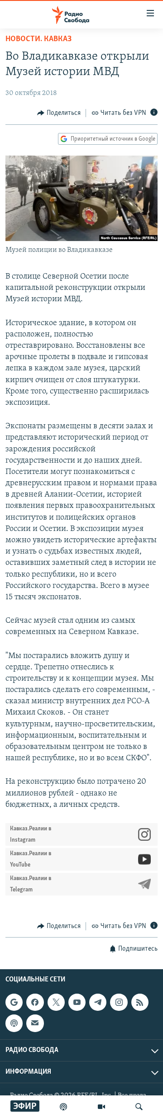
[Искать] (139, 1106)
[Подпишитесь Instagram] (118, 1002)
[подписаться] (34, 1023)
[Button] (59, 113)
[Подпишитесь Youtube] (77, 1002)
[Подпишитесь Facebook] (34, 1002)
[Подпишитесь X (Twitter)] (56, 1002)
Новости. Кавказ (38, 39)
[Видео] (101, 1106)
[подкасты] (63, 1106)
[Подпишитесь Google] (14, 1002)
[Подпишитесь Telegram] (97, 1002)
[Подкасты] (14, 1023)
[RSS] (140, 1002)
